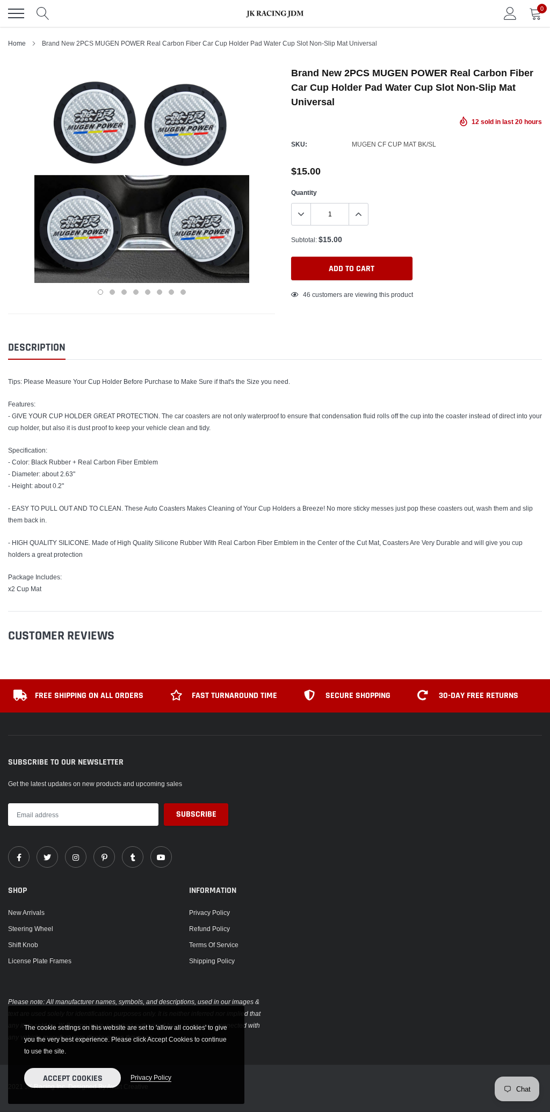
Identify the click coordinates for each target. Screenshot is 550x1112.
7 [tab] (171, 292)
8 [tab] (183, 292)
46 (306, 294)
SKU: (299, 144)
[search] (43, 13)
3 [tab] (124, 292)
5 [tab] (147, 292)
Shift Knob (23, 945)
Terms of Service (213, 945)
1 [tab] (100, 292)
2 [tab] (112, 292)
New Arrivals (26, 913)
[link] (19, 857)
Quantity (304, 192)
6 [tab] (159, 292)
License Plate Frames (39, 961)
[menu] (16, 13)
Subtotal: (304, 240)
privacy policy (151, 1077)
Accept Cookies (73, 1078)
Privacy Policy (209, 913)
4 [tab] (136, 292)
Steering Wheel (30, 929)
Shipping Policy (212, 961)
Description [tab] (37, 347)
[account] (510, 13)
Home (17, 43)
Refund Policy (209, 929)
